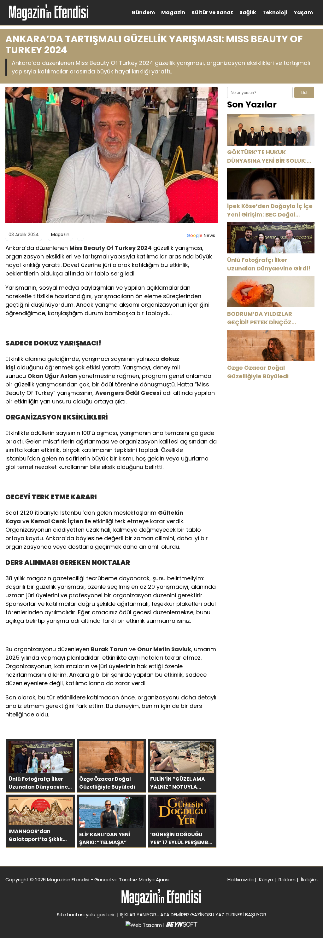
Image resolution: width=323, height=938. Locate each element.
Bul (304, 92)
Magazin (173, 12)
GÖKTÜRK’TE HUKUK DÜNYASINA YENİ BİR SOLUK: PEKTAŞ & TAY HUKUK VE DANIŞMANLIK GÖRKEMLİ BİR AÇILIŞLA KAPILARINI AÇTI (267, 156)
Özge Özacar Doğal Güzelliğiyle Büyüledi (258, 372)
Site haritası (71, 914)
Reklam (287, 879)
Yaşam (303, 12)
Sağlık (247, 12)
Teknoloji (274, 12)
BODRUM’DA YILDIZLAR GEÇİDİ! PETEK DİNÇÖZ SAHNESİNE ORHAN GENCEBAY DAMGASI (270, 318)
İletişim (309, 879)
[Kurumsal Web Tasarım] (181, 925)
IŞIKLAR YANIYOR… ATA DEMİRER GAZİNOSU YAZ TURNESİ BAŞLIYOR (193, 914)
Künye (266, 879)
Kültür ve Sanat (212, 12)
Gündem (143, 12)
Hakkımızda (240, 879)
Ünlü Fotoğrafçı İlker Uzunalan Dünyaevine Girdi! (268, 264)
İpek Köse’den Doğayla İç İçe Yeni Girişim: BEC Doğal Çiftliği (270, 210)
